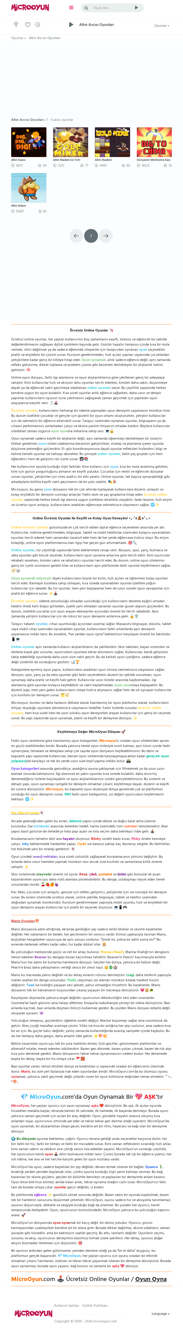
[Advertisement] (91, 79)
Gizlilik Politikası (95, 1306)
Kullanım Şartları (66, 1306)
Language (160, 1314)
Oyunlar (160, 26)
